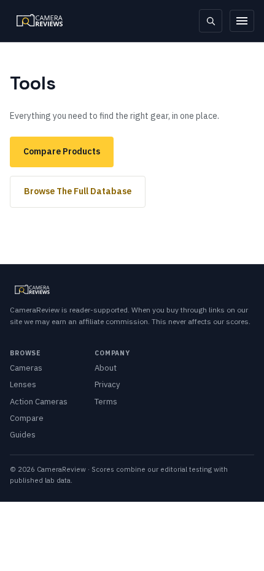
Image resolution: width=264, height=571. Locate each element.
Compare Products (61, 151)
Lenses (23, 384)
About (106, 368)
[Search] (210, 20)
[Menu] (242, 21)
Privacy (107, 384)
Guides (23, 434)
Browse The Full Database (77, 191)
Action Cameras (39, 401)
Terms (106, 401)
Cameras (26, 368)
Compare (27, 418)
